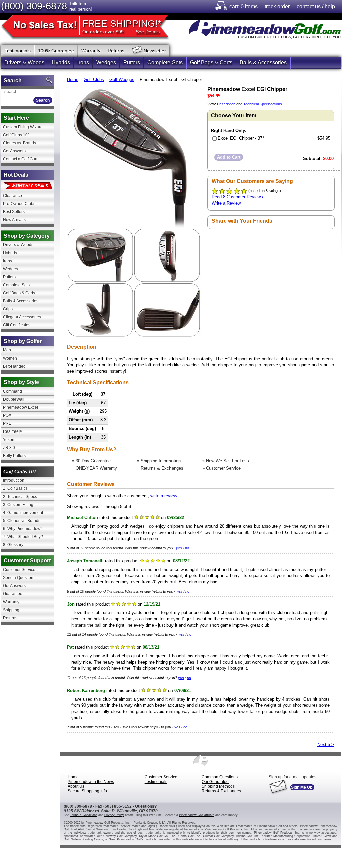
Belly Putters (14, 455)
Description (226, 104)
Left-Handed (14, 366)
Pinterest (295, 49)
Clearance (12, 195)
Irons (83, 62)
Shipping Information (161, 460)
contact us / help (316, 6)
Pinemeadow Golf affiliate (196, 815)
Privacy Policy (114, 815)
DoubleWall (13, 399)
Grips (8, 309)
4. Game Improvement (23, 512)
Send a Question (18, 577)
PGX (7, 415)
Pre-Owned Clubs (19, 203)
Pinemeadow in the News (91, 781)
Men (7, 350)
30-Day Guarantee (93, 460)
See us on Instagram (322, 49)
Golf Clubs (94, 79)
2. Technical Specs (20, 496)
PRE (7, 423)
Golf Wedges (121, 79)
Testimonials (18, 50)
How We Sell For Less (227, 460)
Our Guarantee (215, 781)
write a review (163, 495)
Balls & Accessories (263, 62)
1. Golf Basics (15, 488)
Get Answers (14, 151)
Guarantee (12, 593)
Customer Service (223, 468)
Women (10, 358)
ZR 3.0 (9, 447)
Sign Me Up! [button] (302, 787)
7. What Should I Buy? (23, 536)
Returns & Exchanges (162, 468)
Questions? (146, 806)
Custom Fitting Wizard (23, 127)
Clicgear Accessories (22, 317)
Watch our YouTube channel (308, 49)
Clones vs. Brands (19, 143)
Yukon (8, 439)
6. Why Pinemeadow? (23, 528)
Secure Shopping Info (87, 791)
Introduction (13, 480)
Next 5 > (325, 744)
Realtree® (12, 431)
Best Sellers (14, 211)
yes (179, 548)
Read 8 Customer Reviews (237, 196)
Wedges (106, 62)
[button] (228, 157)
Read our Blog (335, 49)
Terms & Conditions (83, 815)
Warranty (90, 50)
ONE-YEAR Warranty (96, 468)
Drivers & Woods (24, 62)
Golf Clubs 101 (16, 135)
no (187, 548)
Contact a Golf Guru (21, 159)
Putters (131, 62)
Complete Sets (165, 62)
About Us (76, 786)
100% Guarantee (56, 50)
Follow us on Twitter (282, 49)
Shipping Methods (218, 786)
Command (12, 391)
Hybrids (61, 62)
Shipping (11, 610)
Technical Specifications (262, 104)
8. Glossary (13, 544)
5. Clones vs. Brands (21, 520)
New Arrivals (14, 219)
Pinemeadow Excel (20, 407)
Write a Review (226, 203)
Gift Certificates (16, 325)
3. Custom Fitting (18, 504)
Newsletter (155, 50)
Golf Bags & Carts (211, 62)
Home (72, 79)
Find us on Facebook (268, 49)
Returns (116, 50)
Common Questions (220, 777)
